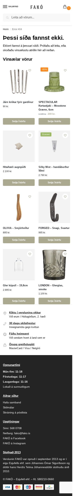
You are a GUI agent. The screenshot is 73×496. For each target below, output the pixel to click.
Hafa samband (12, 402)
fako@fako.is (22, 433)
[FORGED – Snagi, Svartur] (54, 207)
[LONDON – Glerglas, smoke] (54, 265)
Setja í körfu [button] (18, 121)
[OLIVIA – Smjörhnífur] (19, 207)
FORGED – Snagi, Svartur (54, 228)
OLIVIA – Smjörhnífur (16, 228)
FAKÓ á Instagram (14, 443)
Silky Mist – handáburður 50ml (54, 169)
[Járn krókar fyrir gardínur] (19, 81)
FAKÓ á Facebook (14, 438)
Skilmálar (8, 407)
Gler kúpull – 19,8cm (15, 285)
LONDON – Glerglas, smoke (51, 287)
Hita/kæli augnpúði (14, 167)
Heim (6, 29)
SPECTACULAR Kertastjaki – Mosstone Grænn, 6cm (52, 106)
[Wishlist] (30, 70)
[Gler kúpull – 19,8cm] (19, 265)
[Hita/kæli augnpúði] (19, 146)
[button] (65, 7)
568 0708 (16, 428)
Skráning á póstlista (15, 412)
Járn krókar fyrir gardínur (18, 102)
